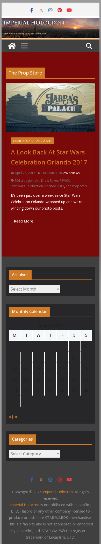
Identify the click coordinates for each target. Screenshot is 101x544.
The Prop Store (77, 186)
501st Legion (24, 180)
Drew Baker (49, 180)
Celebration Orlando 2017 (32, 141)
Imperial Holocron (24, 504)
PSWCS (65, 180)
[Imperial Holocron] (50, 21)
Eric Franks (49, 173)
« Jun (13, 416)
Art (37, 180)
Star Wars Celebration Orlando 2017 (37, 186)
